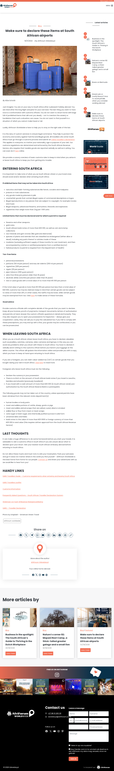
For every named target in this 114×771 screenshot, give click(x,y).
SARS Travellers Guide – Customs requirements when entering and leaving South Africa (39, 476)
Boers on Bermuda (99, 82)
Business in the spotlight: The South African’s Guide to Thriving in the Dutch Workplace (100, 44)
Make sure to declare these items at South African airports (98, 117)
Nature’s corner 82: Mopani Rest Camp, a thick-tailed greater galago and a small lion (100, 66)
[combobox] (71, 720)
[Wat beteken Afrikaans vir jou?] (24, 687)
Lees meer (11, 653)
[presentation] (88, 39)
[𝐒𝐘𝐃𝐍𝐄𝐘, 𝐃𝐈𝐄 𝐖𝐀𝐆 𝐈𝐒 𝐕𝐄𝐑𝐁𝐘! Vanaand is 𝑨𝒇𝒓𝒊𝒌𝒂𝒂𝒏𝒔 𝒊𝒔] (89, 687)
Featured (89, 630)
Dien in (73, 759)
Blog (40, 26)
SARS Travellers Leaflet (12, 482)
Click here (39, 362)
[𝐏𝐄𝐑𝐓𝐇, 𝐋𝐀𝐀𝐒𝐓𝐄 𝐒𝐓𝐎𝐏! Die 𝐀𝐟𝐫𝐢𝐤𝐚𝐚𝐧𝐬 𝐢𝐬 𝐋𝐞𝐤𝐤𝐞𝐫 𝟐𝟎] (41, 687)
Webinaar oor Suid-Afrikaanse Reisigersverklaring (23, 502)
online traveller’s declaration (63, 139)
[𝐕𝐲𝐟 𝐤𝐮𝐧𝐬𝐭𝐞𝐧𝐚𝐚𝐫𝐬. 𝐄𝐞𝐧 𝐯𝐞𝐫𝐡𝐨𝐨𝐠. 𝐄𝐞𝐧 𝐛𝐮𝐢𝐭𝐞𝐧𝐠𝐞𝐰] (8, 687)
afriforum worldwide (12, 521)
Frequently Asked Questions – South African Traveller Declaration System (33, 495)
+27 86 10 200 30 (54, 713)
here (17, 151)
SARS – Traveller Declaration (14, 508)
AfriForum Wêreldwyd (40, 562)
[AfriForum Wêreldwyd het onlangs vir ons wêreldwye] (106, 687)
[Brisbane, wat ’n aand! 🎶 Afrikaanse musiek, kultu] (57, 687)
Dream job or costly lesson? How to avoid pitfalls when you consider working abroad (100, 98)
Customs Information (11, 489)
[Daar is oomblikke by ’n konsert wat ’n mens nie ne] (73, 687)
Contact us (43, 459)
